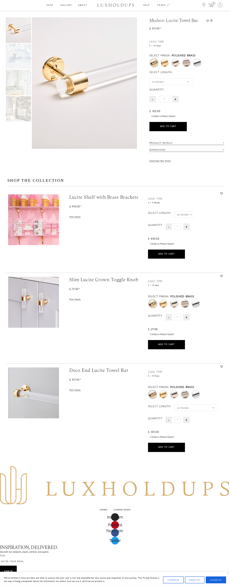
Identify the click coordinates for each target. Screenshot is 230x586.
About (83, 5)
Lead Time (156, 41)
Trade (162, 5)
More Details (75, 217)
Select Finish (159, 55)
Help (146, 5)
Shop (49, 5)
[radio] (154, 63)
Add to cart (168, 126)
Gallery (66, 5)
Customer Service (121, 509)
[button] (207, 20)
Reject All (194, 579)
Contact (103, 509)
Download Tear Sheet (160, 161)
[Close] (228, 573)
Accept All (216, 579)
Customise (173, 579)
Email (2, 555)
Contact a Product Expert (163, 116)
